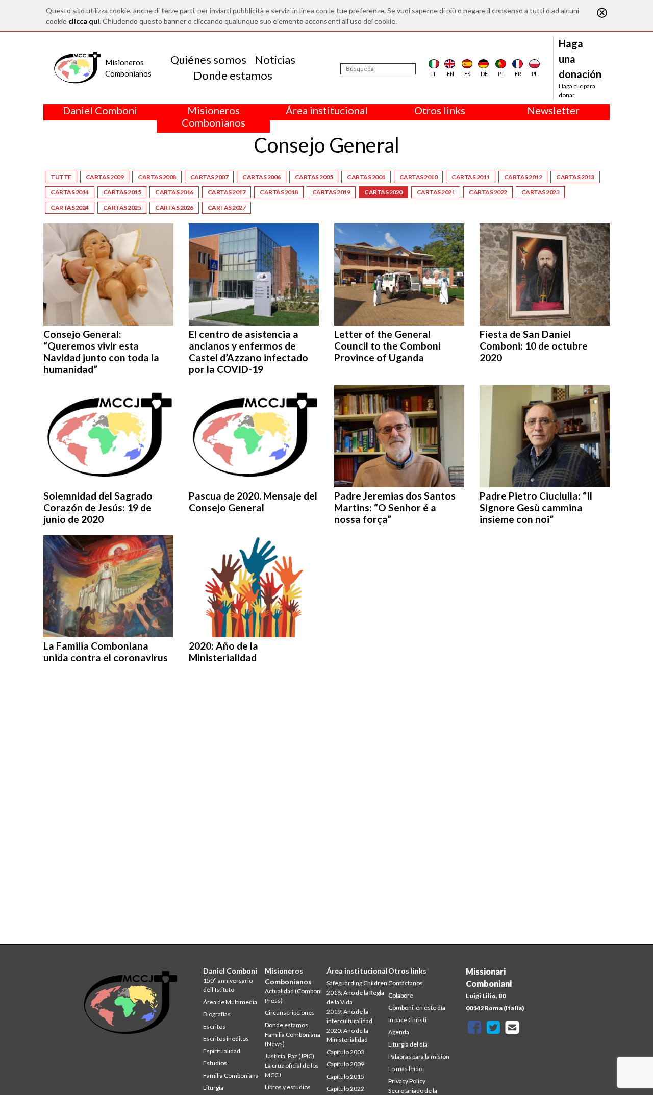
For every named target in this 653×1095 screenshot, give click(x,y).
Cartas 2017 (227, 192)
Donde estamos (232, 75)
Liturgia (213, 1087)
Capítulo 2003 (345, 1052)
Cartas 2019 (331, 192)
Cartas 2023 (540, 192)
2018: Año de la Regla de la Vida (355, 997)
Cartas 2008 (157, 177)
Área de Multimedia (230, 1002)
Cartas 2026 (174, 207)
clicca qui (83, 21)
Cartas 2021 (436, 192)
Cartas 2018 (279, 192)
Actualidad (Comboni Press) (293, 995)
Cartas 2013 (575, 177)
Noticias (275, 59)
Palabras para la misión (418, 1056)
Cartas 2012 (523, 177)
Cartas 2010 (418, 177)
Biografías (217, 1014)
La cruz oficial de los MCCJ (292, 1070)
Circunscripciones (290, 1012)
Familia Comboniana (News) (292, 1039)
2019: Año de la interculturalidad (349, 1016)
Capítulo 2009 (345, 1064)
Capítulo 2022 (345, 1088)
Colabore (400, 995)
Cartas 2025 (122, 207)
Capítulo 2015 (345, 1076)
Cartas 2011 (470, 177)
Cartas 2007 (209, 177)
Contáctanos (405, 983)
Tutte (61, 177)
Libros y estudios (288, 1087)
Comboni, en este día (416, 1007)
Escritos (214, 1026)
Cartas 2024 (70, 207)
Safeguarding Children (356, 983)
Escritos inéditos (226, 1038)
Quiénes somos (208, 59)
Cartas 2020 (383, 192)
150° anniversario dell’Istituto (228, 985)
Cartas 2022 (488, 192)
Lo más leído (405, 1069)
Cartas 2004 (366, 177)
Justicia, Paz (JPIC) (289, 1056)
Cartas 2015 (122, 192)
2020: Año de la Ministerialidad (347, 1035)
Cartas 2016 (174, 192)
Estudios (215, 1063)
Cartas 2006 (261, 177)
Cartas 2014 (70, 192)
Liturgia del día (408, 1044)
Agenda (398, 1032)
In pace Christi (407, 1020)
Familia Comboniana (231, 1075)
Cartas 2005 (314, 177)
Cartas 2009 (105, 177)
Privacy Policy (406, 1081)
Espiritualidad (221, 1051)
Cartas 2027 (227, 207)
